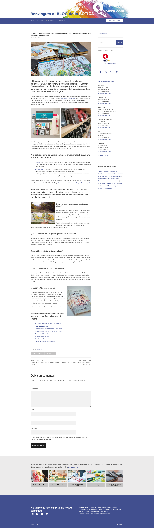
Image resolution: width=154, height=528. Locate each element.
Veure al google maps (104, 93)
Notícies (51, 20)
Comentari (35, 389)
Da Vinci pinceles (103, 171)
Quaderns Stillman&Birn (42, 339)
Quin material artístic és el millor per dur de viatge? (74, 183)
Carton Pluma (102, 181)
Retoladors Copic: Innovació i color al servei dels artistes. (76, 362)
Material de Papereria (96, 485)
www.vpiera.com (110, 63)
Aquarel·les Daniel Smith (42, 336)
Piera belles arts (110, 174)
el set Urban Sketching (68, 98)
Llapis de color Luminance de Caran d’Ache (48, 331)
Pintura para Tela (112, 178)
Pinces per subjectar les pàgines (45, 341)
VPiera (38, 524)
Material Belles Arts (39, 485)
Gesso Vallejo (108, 188)
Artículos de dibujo (115, 176)
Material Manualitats (58, 485)
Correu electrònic (37, 419)
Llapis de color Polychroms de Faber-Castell (48, 328)
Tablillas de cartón (112, 183)
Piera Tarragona (113, 186)
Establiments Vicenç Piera (106, 81)
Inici (32, 20)
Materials (41, 20)
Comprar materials (115, 20)
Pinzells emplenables (41, 326)
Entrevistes (50, 353)
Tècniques (61, 20)
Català (100, 33)
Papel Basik (101, 183)
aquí (59, 307)
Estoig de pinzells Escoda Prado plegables (48, 323)
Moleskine (38, 162)
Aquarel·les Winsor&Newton (44, 334)
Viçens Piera (102, 178)
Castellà (104, 33)
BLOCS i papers (37, 353)
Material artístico (113, 181)
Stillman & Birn (39, 169)
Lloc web (34, 428)
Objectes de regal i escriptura (115, 484)
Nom (33, 409)
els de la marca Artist (41, 176)
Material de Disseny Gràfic (77, 484)
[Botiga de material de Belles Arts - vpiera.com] (106, 61)
